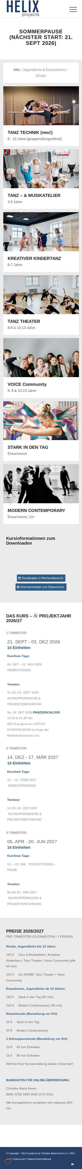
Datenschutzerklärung (39, 1159)
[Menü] (70, 9)
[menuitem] (70, 9)
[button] (8, 1161)
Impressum (19, 1159)
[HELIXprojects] (34, 8)
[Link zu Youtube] (72, 1164)
